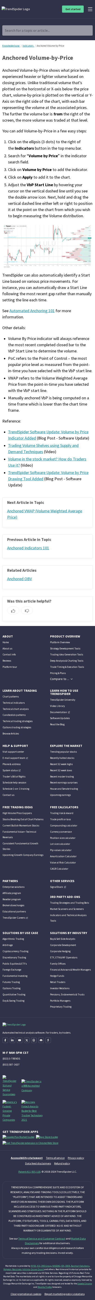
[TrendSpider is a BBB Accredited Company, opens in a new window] (32, 1085)
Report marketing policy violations (65, 1294)
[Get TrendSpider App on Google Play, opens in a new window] (19, 1138)
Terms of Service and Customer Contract (41, 1238)
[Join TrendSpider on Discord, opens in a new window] (41, 1040)
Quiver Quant (37, 1269)
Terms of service (55, 1158)
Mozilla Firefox (45, 1287)
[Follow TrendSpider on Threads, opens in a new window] (34, 1040)
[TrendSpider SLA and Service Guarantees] (10, 1085)
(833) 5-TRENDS (11, 1058)
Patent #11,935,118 (29, 1171)
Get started (72, 9)
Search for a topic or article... (27, 30)
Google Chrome (84, 1283)
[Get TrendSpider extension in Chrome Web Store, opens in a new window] (31, 1144)
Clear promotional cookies (26, 1294)
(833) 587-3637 (11, 1064)
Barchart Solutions (80, 1266)
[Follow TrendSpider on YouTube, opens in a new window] (19, 1040)
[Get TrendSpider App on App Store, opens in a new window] (47, 1138)
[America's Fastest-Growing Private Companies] (10, 1110)
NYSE (33, 1266)
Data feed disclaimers (38, 1163)
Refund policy (62, 1163)
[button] (61, 679)
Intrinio (26, 1269)
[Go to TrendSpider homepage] (16, 9)
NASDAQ (56, 1266)
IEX (62, 1266)
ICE (38, 1266)
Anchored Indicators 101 (28, 548)
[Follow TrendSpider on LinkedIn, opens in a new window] (12, 1040)
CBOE (67, 1266)
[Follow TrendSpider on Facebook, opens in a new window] (5, 1040)
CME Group (46, 1266)
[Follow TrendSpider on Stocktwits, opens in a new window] (48, 1040)
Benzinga (16, 1269)
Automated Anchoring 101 (32, 310)
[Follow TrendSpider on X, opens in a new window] (27, 1040)
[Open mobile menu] (90, 9)
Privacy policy (76, 1158)
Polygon (7, 1269)
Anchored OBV (19, 578)
